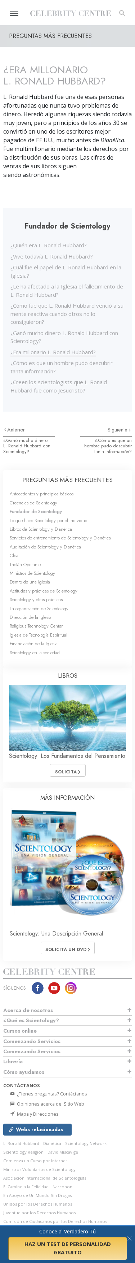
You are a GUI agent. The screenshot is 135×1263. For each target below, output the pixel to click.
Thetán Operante (25, 564)
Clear (15, 555)
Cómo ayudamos (23, 1072)
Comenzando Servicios (31, 1041)
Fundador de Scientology (36, 511)
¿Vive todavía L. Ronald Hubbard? (51, 256)
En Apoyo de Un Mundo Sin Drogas (37, 1195)
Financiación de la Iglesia (34, 643)
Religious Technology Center (36, 625)
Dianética (52, 1143)
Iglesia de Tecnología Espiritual (38, 635)
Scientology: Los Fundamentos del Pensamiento (67, 756)
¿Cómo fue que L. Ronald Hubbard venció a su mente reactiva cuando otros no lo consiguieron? (66, 313)
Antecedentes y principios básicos (41, 493)
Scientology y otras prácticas (36, 599)
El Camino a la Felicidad (26, 1186)
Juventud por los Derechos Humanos (39, 1212)
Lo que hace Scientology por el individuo (48, 520)
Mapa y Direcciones (37, 1114)
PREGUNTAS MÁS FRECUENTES (67, 480)
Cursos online (20, 1030)
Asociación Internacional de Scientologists (44, 1178)
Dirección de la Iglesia (30, 617)
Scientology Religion (23, 1152)
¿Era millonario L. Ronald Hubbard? (53, 352)
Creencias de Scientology (33, 502)
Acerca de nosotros (28, 1010)
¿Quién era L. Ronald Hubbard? (48, 245)
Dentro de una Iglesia (30, 581)
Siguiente (118, 429)
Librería (13, 1061)
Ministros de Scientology (32, 573)
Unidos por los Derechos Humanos (37, 1204)
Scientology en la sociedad (35, 652)
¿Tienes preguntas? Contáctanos (51, 1093)
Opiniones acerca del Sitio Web (50, 1104)
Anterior (16, 429)
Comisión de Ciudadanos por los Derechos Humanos (55, 1221)
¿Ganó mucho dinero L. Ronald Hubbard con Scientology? (26, 446)
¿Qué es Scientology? (31, 1020)
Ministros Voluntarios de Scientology (39, 1169)
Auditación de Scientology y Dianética (45, 546)
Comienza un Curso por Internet (35, 1160)
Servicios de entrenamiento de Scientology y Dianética (60, 537)
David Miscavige (63, 1152)
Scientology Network (86, 1143)
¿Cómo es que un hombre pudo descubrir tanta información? (108, 446)
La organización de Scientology (39, 608)
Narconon (62, 1186)
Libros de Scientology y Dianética (41, 529)
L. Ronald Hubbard (21, 1143)
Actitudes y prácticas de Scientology (43, 590)
